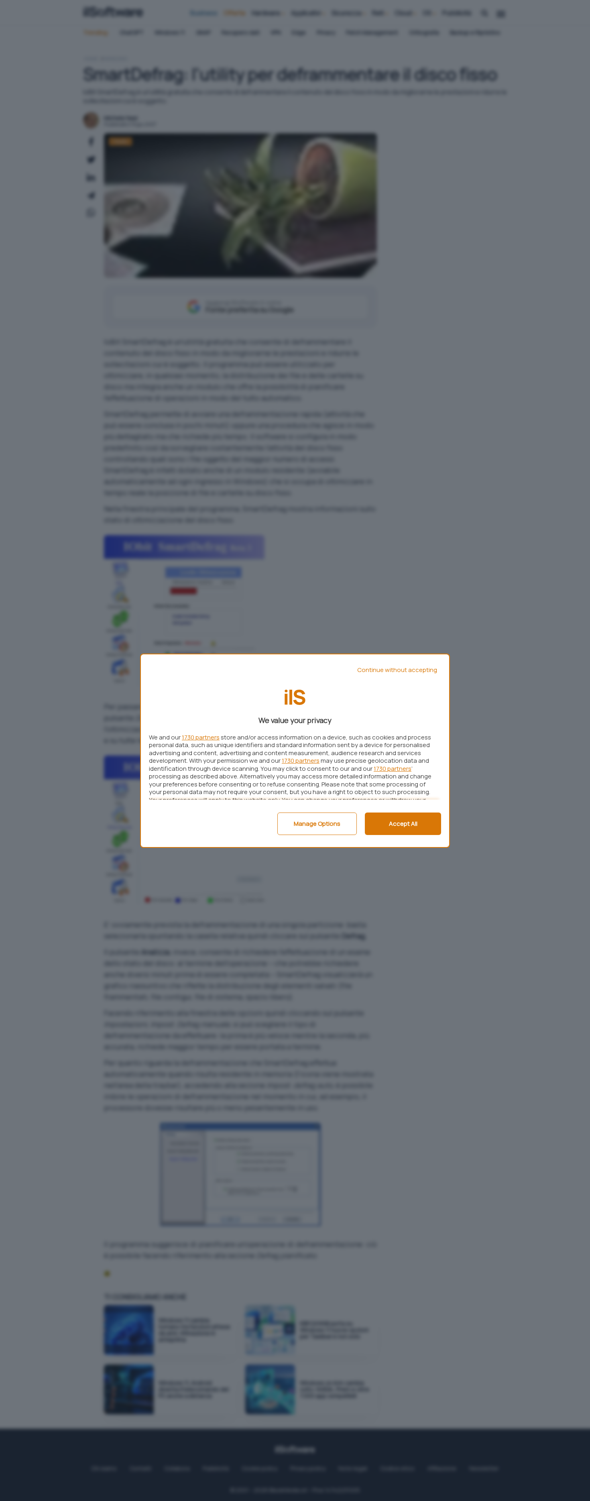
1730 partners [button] (201, 737)
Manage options (317, 823)
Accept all (403, 823)
